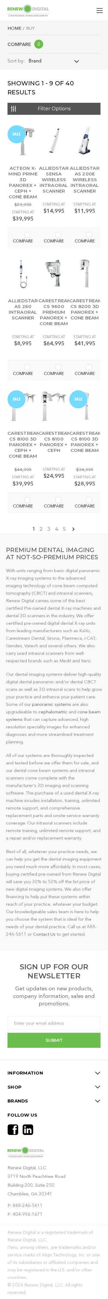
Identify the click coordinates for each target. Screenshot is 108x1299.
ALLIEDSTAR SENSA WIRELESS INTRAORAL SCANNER (54, 179)
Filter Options (54, 108)
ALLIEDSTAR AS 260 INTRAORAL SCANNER (23, 309)
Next (73, 529)
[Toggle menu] (100, 10)
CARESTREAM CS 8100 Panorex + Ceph (55, 441)
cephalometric (53, 712)
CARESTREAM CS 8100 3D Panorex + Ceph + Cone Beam (24, 444)
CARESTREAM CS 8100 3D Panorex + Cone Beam (86, 441)
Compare (24, 44)
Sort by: (16, 61)
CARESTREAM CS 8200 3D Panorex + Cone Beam (86, 309)
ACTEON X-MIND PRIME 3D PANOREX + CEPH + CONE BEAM (23, 182)
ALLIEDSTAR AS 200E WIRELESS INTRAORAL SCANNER (85, 179)
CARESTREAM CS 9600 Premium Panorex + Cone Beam (55, 312)
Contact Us (44, 934)
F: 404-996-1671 (25, 1214)
